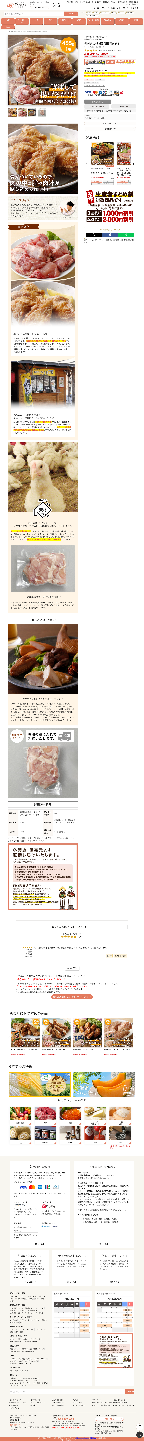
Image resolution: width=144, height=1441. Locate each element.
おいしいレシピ (31, 1381)
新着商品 (24, 1349)
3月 (20, 1329)
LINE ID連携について (59, 1402)
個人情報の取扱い (120, 1402)
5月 (28, 1329)
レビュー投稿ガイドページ (34, 992)
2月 (16, 1329)
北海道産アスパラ (16, 1308)
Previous (10, 70)
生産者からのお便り (17, 1381)
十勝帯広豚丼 (32, 1310)
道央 (16, 1371)
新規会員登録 (133, 2)
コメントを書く (120, 956)
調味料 (122, 20)
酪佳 (22, 1322)
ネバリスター (35, 1320)
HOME (11, 31)
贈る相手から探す (16, 1341)
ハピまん (121, 13)
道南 (26, 1371)
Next (75, 70)
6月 (32, 1329)
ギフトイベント (34, 1339)
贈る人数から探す (31, 1341)
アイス (23, 1313)
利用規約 (93, 1438)
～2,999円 (14, 1359)
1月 (11, 1329)
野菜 (36, 20)
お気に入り (116, 8)
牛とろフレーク (23, 1320)
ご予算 (12, 1356)
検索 (71, 14)
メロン (96, 13)
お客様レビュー (15, 1378)
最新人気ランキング (36, 1349)
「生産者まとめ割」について (95, 86)
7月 (36, 1329)
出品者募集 (14, 1405)
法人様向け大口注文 (131, 4)
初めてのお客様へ (73, 2)
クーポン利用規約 (79, 1405)
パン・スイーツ (22, 21)
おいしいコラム (15, 1383)
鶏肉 (29, 31)
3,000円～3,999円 (25, 1359)
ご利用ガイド (107, 2)
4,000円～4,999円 (40, 1359)
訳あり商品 (130, 13)
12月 (22, 1332)
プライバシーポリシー (82, 1438)
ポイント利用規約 (58, 1405)
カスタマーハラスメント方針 (124, 1405)
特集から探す (15, 1349)
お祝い (12, 1339)
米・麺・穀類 (93, 20)
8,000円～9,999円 (16, 1363)
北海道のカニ (29, 1308)
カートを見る (132, 8)
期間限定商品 (15, 1351)
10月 (12, 1332)
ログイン (101, 8)
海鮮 (8, 20)
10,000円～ (29, 1363)
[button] (87, 163)
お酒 (8, 27)
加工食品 (107, 20)
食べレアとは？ (39, 7)
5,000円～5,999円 (16, 1361)
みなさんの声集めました (31, 1378)
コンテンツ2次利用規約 (101, 1405)
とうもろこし (105, 13)
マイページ (97, 1400)
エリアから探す (15, 1367)
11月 (17, 1332)
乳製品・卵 (64, 20)
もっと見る (72, 968)
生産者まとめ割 (119, 1400)
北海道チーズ (15, 1313)
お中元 (89, 13)
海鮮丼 (12, 1310)
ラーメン (31, 1313)
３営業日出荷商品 (27, 1351)
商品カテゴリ (18, 31)
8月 (40, 1329)
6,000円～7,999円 (31, 1361)
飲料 (136, 20)
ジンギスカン (21, 1310)
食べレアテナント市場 (18, 1385)
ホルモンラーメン (92, 15)
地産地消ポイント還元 (18, 1402)
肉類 (50, 20)
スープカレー (40, 1313)
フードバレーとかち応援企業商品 (35, 1383)
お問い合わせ (86, 2)
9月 (45, 1329)
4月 (24, 1329)
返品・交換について (120, 2)
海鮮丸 (44, 1320)
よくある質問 (96, 2)
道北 (21, 1371)
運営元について (15, 1425)
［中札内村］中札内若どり (94, 47)
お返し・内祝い (22, 1339)
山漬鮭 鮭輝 (14, 1322)
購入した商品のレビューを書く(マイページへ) (70, 997)
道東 (12, 1371)
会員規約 (34, 1405)
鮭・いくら (40, 1308)
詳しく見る (39, 1244)
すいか (114, 13)
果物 (79, 20)
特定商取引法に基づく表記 (102, 1402)
